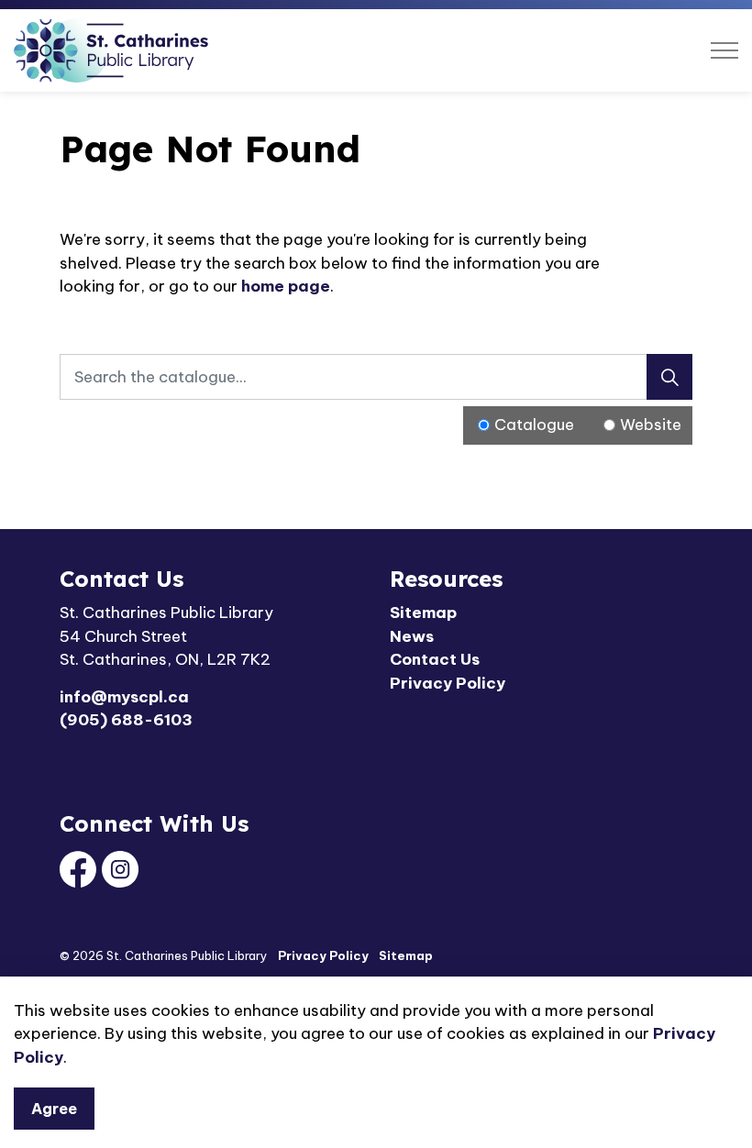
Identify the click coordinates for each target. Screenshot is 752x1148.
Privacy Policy (447, 683)
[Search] (669, 377)
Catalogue (534, 424)
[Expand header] (724, 50)
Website (650, 424)
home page (285, 286)
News (412, 636)
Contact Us (435, 659)
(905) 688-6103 (126, 720)
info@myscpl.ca (124, 697)
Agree (54, 1108)
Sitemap (423, 612)
